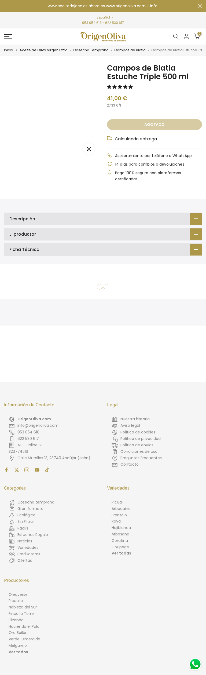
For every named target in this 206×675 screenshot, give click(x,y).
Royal (117, 521)
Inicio (8, 50)
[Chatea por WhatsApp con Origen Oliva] (195, 664)
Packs (22, 528)
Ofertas (24, 560)
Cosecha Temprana (91, 50)
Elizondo (16, 620)
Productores (28, 554)
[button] (120, 87)
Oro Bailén (18, 632)
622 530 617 (114, 22)
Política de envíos (136, 445)
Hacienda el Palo (24, 626)
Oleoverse (18, 594)
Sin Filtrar (25, 521)
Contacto (129, 464)
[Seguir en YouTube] (37, 470)
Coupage (120, 547)
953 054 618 (92, 22)
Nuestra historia (135, 419)
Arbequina (121, 508)
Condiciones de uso (138, 451)
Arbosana (120, 534)
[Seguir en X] (16, 470)
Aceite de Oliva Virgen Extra (44, 50)
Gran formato (30, 508)
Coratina (120, 540)
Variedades (27, 547)
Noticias (24, 541)
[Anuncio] (103, 6)
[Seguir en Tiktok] (47, 470)
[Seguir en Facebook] (6, 470)
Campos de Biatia (130, 50)
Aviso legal (130, 425)
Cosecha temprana (35, 502)
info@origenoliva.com (37, 425)
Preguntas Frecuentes (141, 458)
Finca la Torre (21, 613)
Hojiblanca (121, 527)
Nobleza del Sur (23, 607)
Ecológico (26, 515)
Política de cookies (137, 432)
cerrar (6, 6)
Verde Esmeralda (24, 639)
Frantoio (119, 515)
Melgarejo (18, 645)
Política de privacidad (140, 438)
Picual (117, 502)
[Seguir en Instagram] (26, 470)
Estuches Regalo (32, 534)
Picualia (16, 600)
